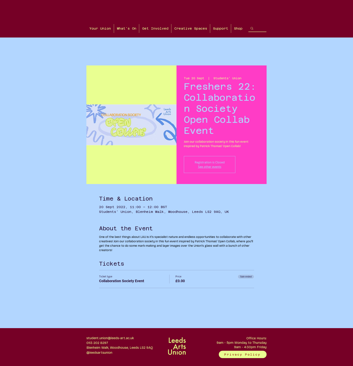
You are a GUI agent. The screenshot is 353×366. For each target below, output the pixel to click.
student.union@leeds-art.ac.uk (110, 338)
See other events (209, 167)
